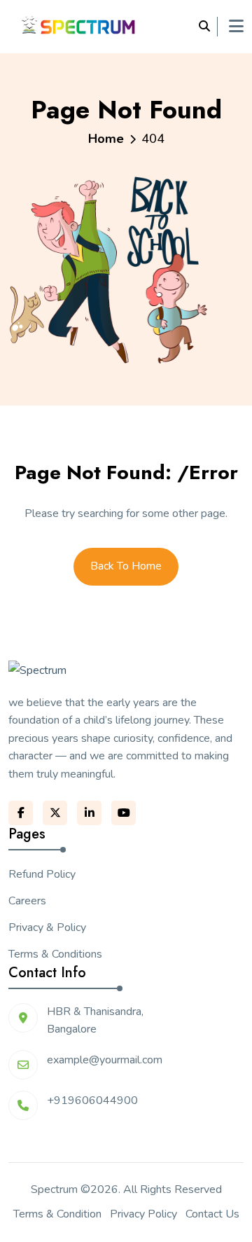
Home (106, 138)
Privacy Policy (143, 1214)
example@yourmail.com (104, 1060)
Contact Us (212, 1214)
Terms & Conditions (55, 954)
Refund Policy (42, 874)
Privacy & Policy (47, 927)
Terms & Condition (57, 1214)
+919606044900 (92, 1100)
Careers (27, 901)
